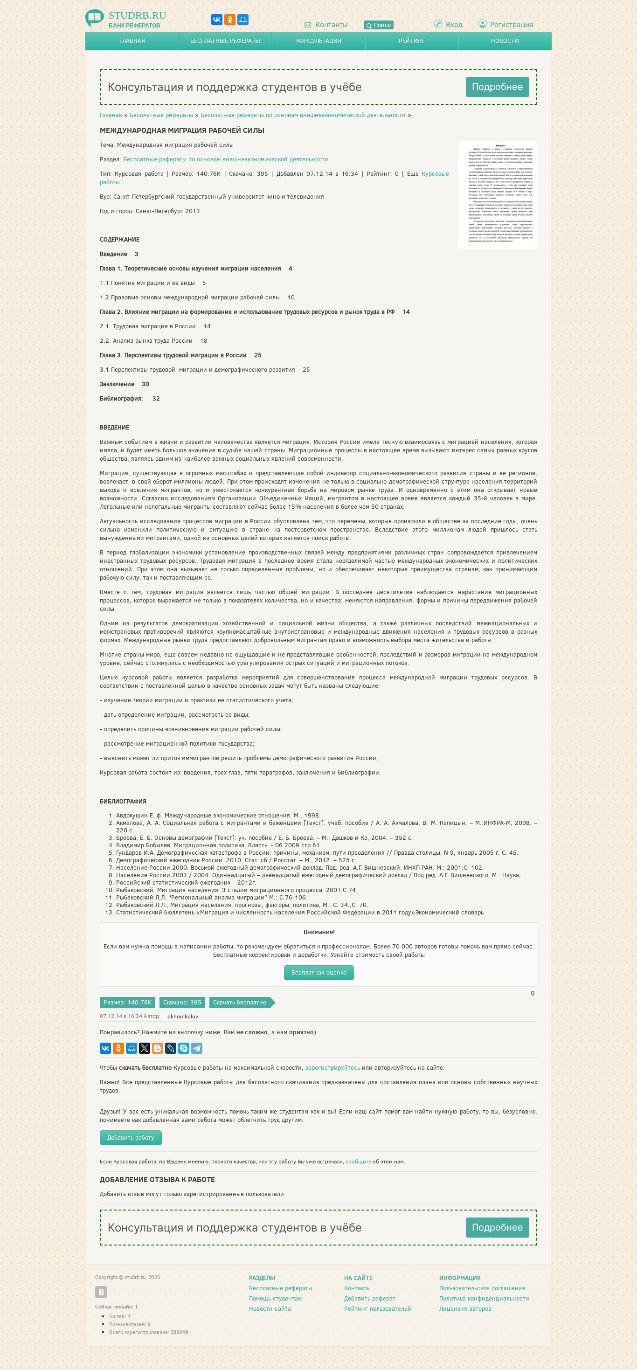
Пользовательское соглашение (482, 1288)
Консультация (318, 41)
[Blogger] (157, 1048)
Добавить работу (130, 1138)
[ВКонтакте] (216, 19)
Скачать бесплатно (239, 1002)
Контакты (330, 24)
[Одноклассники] (229, 19)
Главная (132, 41)
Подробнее (497, 86)
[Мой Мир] (243, 19)
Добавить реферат (369, 1298)
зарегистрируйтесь (332, 1068)
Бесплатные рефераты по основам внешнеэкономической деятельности (303, 115)
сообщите (358, 1161)
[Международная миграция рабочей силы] (497, 247)
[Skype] (183, 1048)
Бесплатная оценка (318, 972)
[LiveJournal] (170, 1048)
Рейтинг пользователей (377, 1309)
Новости (505, 41)
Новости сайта (270, 1309)
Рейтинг (412, 41)
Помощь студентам (275, 1298)
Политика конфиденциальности (484, 1298)
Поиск (381, 25)
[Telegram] (196, 1048)
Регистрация (511, 24)
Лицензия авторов (465, 1309)
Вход (454, 24)
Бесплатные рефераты (225, 41)
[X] (144, 1048)
